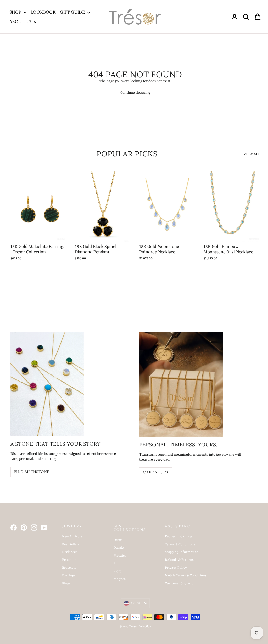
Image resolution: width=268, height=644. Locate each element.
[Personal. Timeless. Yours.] (181, 384)
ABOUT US (20, 21)
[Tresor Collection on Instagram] (34, 527)
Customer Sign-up (179, 583)
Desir (118, 540)
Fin (116, 563)
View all (252, 154)
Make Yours (155, 472)
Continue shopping (135, 93)
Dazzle (119, 548)
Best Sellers (71, 544)
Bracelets (69, 568)
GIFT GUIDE (73, 12)
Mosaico (120, 556)
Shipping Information (182, 552)
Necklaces (69, 552)
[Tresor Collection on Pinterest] (24, 527)
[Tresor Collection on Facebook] (13, 527)
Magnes (120, 579)
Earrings (69, 576)
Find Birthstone (31, 471)
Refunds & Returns (179, 560)
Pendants (69, 560)
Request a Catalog (178, 537)
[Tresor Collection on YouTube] (44, 527)
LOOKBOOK (43, 12)
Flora (118, 571)
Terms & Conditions (180, 544)
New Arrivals (72, 537)
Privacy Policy (176, 568)
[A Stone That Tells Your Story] (47, 384)
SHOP (16, 12)
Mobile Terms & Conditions (185, 576)
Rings (66, 583)
